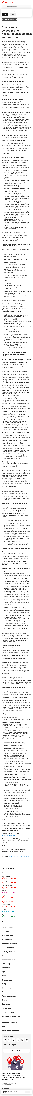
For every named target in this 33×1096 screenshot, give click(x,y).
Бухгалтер (6, 964)
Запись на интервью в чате (13, 922)
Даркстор (6, 1004)
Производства (8, 1012)
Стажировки (7, 980)
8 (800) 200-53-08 (9, 883)
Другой (13, 14)
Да (5, 14)
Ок (28, 1092)
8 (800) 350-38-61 (8, 916)
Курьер (5, 1000)
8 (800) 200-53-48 (9, 888)
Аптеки (5, 956)
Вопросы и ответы (9, 1022)
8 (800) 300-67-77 (8, 897)
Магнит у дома (8, 936)
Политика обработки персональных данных (12, 1075)
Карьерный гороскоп (10, 1030)
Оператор (6, 968)
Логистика (6, 1008)
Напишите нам (16, 1050)
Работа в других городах (7, 1079)
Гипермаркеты (8, 948)
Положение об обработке (9, 19)
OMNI (4, 976)
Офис (4, 972)
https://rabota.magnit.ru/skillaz (19, 856)
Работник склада (9, 996)
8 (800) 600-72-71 (8, 911)
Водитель (6, 992)
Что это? (5, 1092)
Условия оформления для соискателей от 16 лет (13, 1077)
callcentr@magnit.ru (8, 835)
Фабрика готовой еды (11, 1016)
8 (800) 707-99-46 (8, 902)
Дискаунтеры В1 (8, 952)
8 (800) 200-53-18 (8, 892)
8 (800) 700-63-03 (9, 878)
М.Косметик (7, 940)
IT (2, 984)
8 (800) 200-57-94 (9, 906)
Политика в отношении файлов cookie (11, 1073)
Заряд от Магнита (9, 944)
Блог (4, 1026)
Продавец (6, 931)
